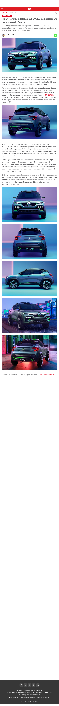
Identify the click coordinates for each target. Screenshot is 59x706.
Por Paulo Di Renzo (11, 35)
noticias (5, 12)
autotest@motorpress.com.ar (29, 695)
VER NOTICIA (49, 95)
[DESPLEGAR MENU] (2, 8)
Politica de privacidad (42, 697)
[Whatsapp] (55, 35)
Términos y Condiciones (27, 697)
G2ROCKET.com (32, 702)
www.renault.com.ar (47, 375)
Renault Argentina (7, 15)
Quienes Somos (13, 697)
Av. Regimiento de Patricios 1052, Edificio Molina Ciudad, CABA (29, 692)
